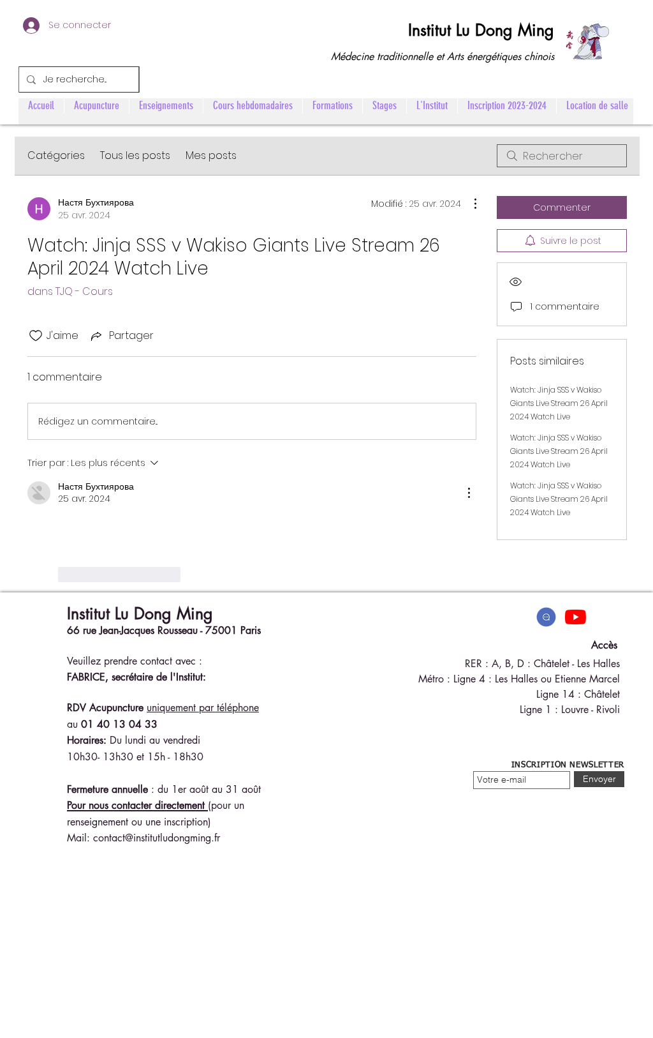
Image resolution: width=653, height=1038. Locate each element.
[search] (562, 155)
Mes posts (211, 155)
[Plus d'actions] (468, 203)
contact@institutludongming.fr (156, 838)
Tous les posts (135, 155)
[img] (546, 617)
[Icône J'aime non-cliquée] (35, 335)
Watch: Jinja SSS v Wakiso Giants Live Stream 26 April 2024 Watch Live (559, 403)
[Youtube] (575, 617)
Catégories (56, 155)
